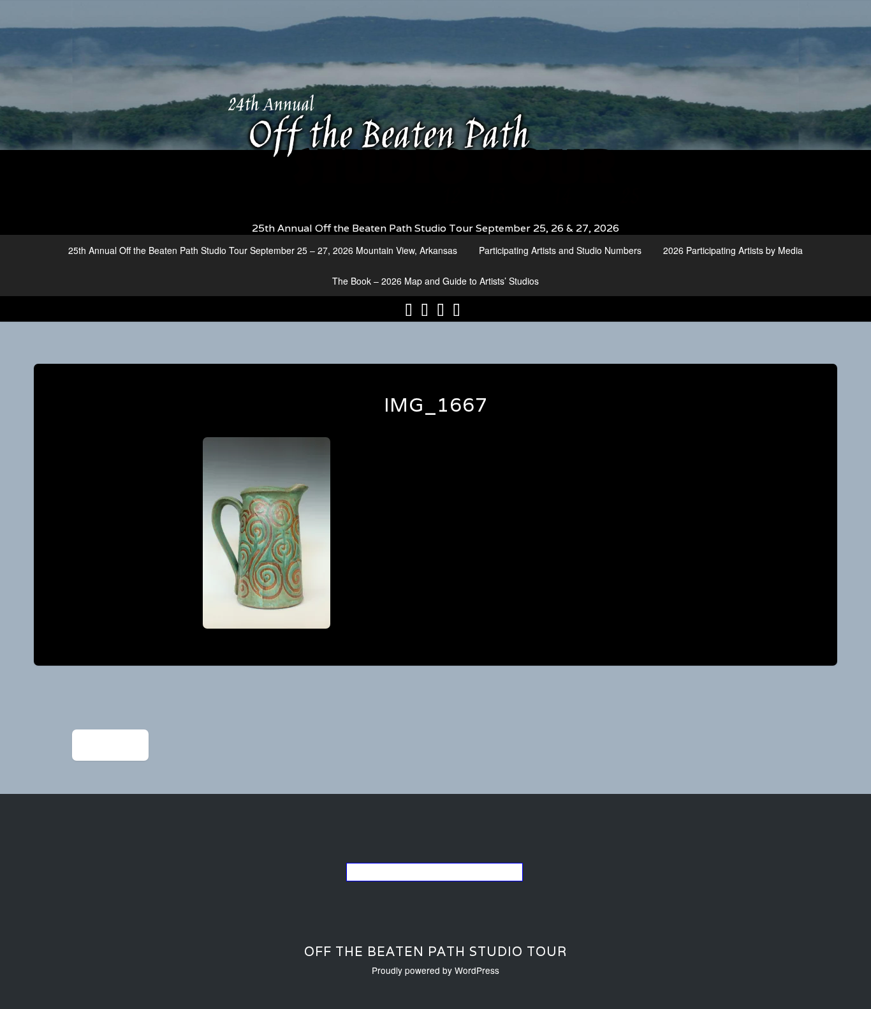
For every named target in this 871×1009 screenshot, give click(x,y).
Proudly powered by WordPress (435, 970)
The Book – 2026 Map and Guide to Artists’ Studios (435, 280)
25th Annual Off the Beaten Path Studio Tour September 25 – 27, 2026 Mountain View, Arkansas (262, 250)
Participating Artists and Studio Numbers (560, 250)
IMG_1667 (436, 404)
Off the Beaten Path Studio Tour (435, 951)
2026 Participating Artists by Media (733, 250)
